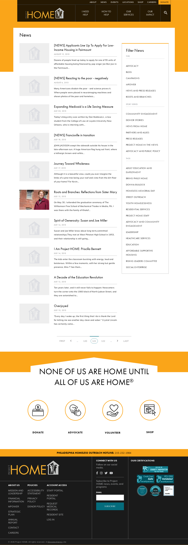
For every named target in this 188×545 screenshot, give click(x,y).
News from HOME (136, 126)
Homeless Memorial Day (140, 190)
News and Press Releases (141, 90)
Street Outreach (136, 197)
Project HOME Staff (138, 215)
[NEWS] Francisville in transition (74, 135)
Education (132, 244)
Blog (129, 72)
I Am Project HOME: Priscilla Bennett (77, 249)
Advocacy (132, 65)
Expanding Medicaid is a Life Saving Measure (83, 106)
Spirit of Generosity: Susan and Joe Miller (80, 220)
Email (99, 492)
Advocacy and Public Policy (143, 151)
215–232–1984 (123, 452)
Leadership (132, 232)
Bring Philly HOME (137, 178)
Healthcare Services (138, 238)
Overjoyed (61, 306)
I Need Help (85, 13)
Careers (151, 2)
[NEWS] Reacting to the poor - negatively (81, 78)
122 (103, 341)
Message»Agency (55, 542)
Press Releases (134, 138)
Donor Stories (135, 120)
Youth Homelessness (139, 203)
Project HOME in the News (142, 144)
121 (95, 341)
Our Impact (150, 13)
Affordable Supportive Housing (139, 252)
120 (85, 341)
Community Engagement (141, 113)
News (104, 2)
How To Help (106, 13)
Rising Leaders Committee (141, 261)
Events (114, 2)
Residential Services (138, 209)
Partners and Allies (137, 132)
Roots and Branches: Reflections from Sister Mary (85, 192)
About (93, 2)
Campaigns (133, 78)
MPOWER (131, 84)
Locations (128, 2)
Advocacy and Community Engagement (142, 223)
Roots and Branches (139, 96)
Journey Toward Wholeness (71, 163)
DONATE (165, 2)
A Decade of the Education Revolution (78, 277)
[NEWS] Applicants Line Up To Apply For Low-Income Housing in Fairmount (84, 47)
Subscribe (109, 506)
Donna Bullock (135, 184)
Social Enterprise (136, 267)
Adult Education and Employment (139, 170)
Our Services (129, 13)
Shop (140, 2)
